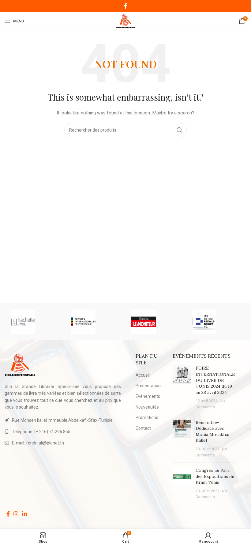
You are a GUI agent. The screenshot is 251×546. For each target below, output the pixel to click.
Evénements (148, 396)
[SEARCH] (180, 130)
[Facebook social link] (125, 5)
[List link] (63, 431)
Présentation (148, 385)
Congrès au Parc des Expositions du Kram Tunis (215, 476)
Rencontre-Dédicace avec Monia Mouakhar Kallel (213, 431)
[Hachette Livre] (35, 321)
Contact (143, 428)
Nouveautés (147, 407)
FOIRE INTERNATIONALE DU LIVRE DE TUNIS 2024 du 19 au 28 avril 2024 (215, 380)
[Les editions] (216, 321)
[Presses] (95, 321)
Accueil (143, 375)
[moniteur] (155, 321)
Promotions (147, 417)
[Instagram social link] (16, 513)
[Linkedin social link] (24, 513)
